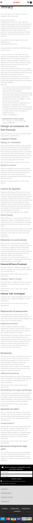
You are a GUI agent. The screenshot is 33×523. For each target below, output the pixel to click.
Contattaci (17, 511)
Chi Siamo (5, 508)
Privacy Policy (5, 237)
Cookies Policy (14, 508)
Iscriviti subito (17, 479)
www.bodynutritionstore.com (9, 44)
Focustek (25, 515)
